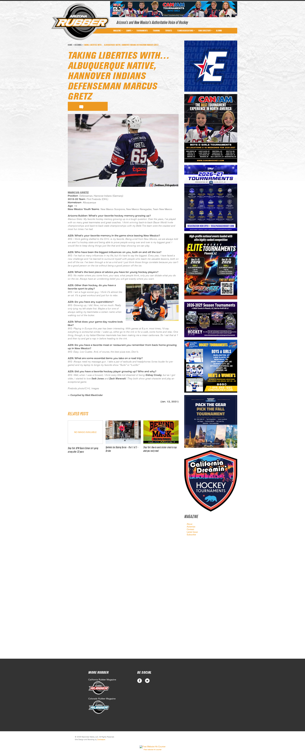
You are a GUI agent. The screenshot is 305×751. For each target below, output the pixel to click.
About (189, 524)
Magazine (117, 30)
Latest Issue (192, 532)
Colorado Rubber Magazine (102, 699)
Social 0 (139, 680)
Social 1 (147, 680)
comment (81, 106)
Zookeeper (101, 739)
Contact (190, 529)
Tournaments (142, 30)
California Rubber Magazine (102, 680)
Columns (78, 45)
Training (156, 30)
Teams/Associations (185, 30)
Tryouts (168, 30)
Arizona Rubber (80, 21)
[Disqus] (123, 508)
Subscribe (191, 535)
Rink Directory (204, 30)
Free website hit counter (153, 749)
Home (70, 45)
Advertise (191, 527)
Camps (128, 30)
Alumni (219, 30)
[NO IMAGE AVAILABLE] (85, 443)
